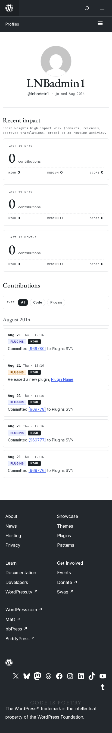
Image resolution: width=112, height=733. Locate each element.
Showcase (67, 516)
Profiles (12, 24)
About (11, 516)
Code (37, 302)
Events (64, 572)
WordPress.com (23, 609)
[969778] (37, 409)
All (23, 302)
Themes (65, 526)
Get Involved (70, 563)
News (11, 526)
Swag (65, 592)
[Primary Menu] (100, 23)
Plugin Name (62, 379)
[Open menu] (103, 8)
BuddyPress (20, 638)
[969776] (37, 470)
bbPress (16, 629)
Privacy (12, 545)
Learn (11, 563)
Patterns (65, 545)
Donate (67, 582)
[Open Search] (87, 8)
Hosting (13, 535)
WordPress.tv (21, 592)
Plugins (56, 302)
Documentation (20, 572)
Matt (13, 619)
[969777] (37, 440)
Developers (16, 582)
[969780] (37, 348)
